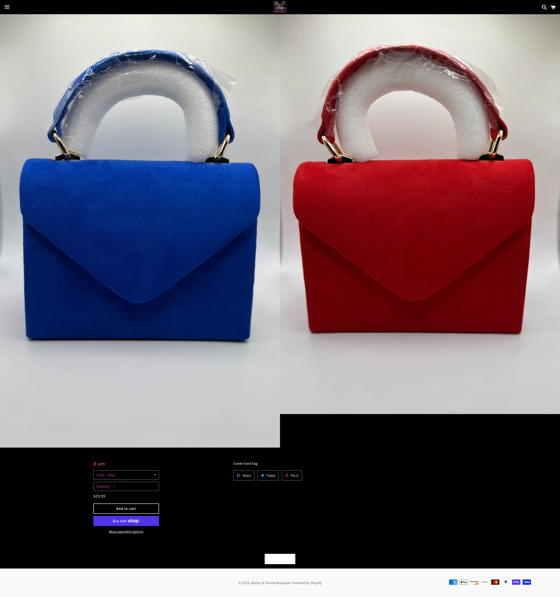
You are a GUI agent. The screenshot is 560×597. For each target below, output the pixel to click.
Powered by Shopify (307, 583)
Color (100, 475)
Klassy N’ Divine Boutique (270, 583)
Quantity (102, 486)
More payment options (126, 531)
